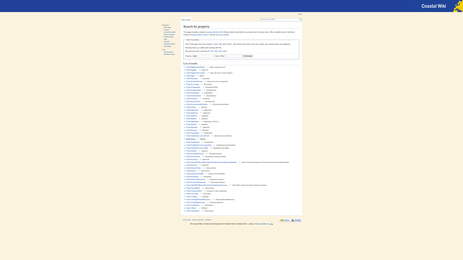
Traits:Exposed (191, 159)
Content (166, 30)
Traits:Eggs (190, 76)
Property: (188, 56)
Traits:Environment (193, 101)
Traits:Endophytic (192, 93)
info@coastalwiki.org (262, 224)
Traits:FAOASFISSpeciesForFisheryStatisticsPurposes (206, 185)
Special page (185, 20)
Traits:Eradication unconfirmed (197, 136)
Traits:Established (193, 142)
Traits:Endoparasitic (193, 90)
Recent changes (169, 34)
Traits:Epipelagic (192, 121)
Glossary (167, 41)
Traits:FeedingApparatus (195, 202)
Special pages (168, 52)
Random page (168, 37)
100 (215, 51)
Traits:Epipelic (191, 124)
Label (216, 44)
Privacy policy (187, 220)
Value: (217, 56)
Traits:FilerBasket (192, 211)
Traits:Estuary (191, 151)
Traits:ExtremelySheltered (196, 182)
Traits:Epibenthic (192, 110)
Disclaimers (208, 220)
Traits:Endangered (193, 87)
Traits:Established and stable (197, 148)
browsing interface (212, 32)
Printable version (169, 54)
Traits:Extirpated (192, 177)
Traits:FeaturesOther (194, 191)
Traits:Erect (190, 139)
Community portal (169, 32)
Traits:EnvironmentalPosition (197, 104)
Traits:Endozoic (192, 99)
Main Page (167, 27)
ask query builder (222, 35)
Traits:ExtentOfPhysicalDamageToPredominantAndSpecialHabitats (211, 162)
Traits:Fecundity (192, 194)
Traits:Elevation (192, 78)
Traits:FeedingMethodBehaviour (198, 199)
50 (212, 51)
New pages (167, 46)
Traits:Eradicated (192, 133)
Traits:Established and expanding (198, 145)
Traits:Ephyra (191, 107)
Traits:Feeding (191, 197)
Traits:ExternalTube (193, 168)
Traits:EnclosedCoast (194, 81)
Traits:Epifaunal (192, 113)
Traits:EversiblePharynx (195, 154)
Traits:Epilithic (191, 119)
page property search (200, 35)
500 (224, 51)
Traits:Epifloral (191, 116)
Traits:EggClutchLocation (195, 73)
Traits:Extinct (191, 171)
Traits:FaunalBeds (193, 188)
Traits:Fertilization (193, 205)
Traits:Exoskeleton (193, 156)
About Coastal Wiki (197, 220)
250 (220, 51)
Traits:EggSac (191, 70)
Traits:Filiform (191, 208)
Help (165, 39)
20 (209, 51)
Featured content (169, 44)
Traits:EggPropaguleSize (195, 67)
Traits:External (191, 165)
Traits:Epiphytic (192, 127)
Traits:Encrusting (192, 84)
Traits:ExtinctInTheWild (195, 174)
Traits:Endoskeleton (193, 96)
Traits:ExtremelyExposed (195, 179)
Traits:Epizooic (191, 130)
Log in (300, 14)
